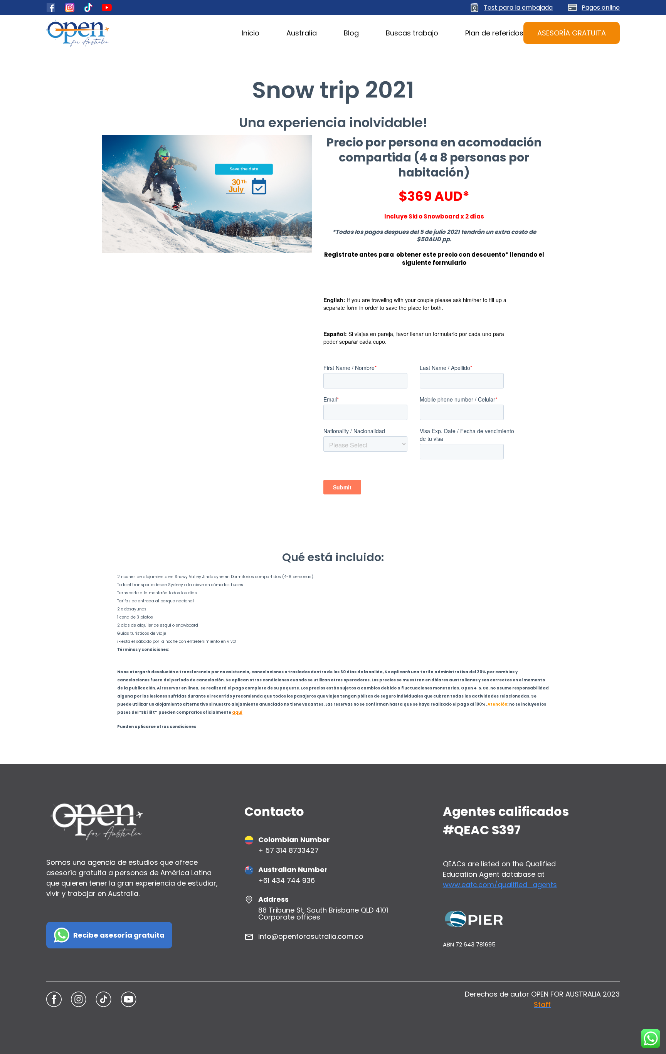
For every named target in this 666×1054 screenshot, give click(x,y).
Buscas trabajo (412, 33)
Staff (542, 1004)
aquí (237, 712)
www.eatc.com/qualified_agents (500, 884)
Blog (351, 33)
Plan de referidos (494, 33)
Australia (301, 33)
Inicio (250, 33)
